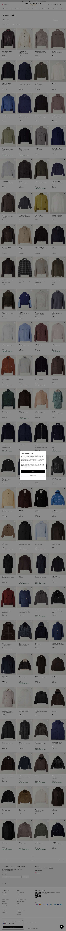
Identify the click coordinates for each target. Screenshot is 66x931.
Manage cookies (33, 475)
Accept (33, 471)
